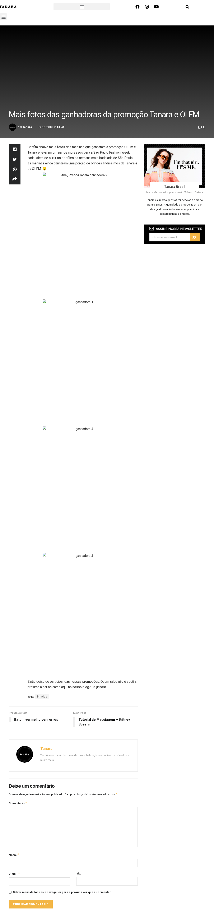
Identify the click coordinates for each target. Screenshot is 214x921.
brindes (42, 696)
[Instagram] (147, 7)
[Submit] (195, 237)
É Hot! (61, 127)
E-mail (14, 874)
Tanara (27, 127)
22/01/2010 (45, 127)
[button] (82, 6)
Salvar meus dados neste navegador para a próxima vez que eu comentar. (62, 892)
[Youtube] (156, 7)
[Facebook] (137, 7)
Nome (14, 855)
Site (78, 873)
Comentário (18, 803)
